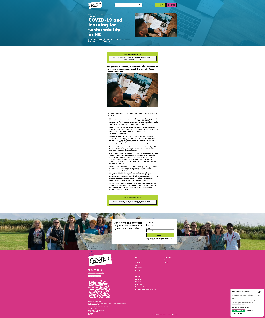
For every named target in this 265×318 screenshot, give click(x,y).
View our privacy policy (238, 304)
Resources (138, 279)
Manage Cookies (95, 276)
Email (148, 228)
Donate (171, 5)
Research (95, 14)
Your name (149, 222)
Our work (133, 5)
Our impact (138, 260)
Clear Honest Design (171, 314)
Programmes (139, 284)
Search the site (139, 5)
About (118, 5)
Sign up (160, 5)
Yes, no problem (238, 311)
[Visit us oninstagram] (92, 270)
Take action (126, 5)
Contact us (138, 262)
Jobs (136, 265)
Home (89, 14)
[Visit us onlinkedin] (98, 270)
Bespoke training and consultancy (145, 289)
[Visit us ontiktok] (101, 270)
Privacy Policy (92, 273)
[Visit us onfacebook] (89, 270)
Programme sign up (141, 287)
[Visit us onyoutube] (95, 270)
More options (237, 313)
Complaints (138, 268)
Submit (160, 235)
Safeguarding (100, 273)
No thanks (249, 310)
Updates (137, 270)
